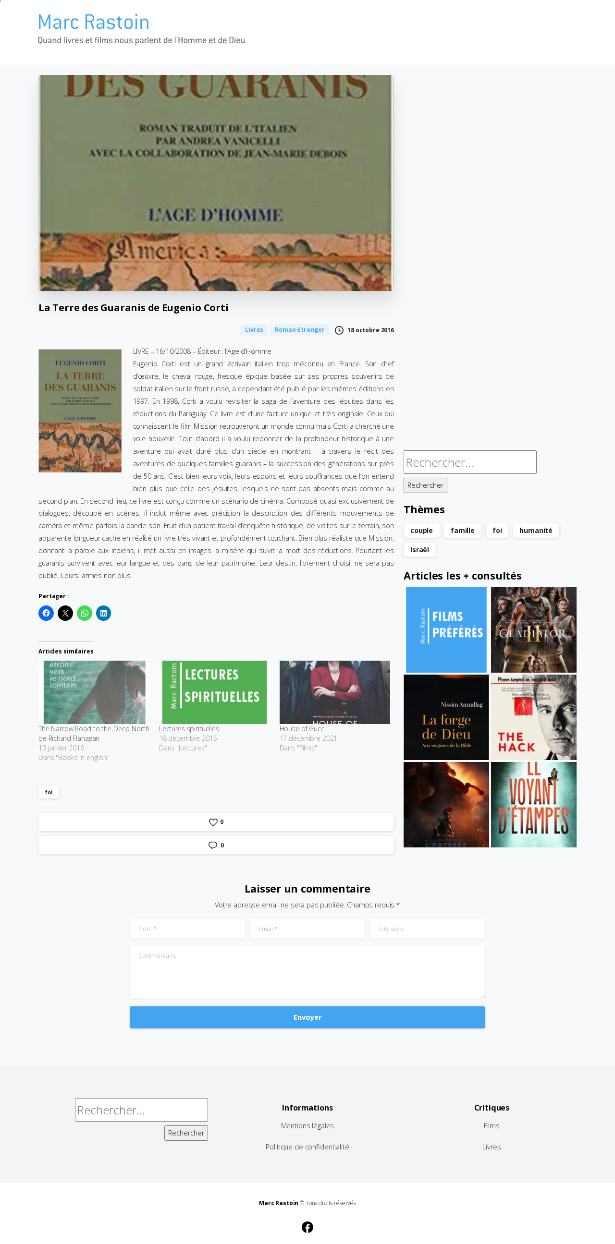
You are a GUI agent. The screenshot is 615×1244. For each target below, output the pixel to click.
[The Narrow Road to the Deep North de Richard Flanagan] (93, 692)
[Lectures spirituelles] (214, 692)
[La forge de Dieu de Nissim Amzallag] (446, 717)
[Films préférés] (446, 630)
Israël (419, 549)
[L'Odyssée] (446, 804)
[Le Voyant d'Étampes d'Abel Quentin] (534, 804)
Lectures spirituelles (189, 728)
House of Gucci (303, 728)
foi (48, 792)
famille (463, 530)
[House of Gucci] (335, 692)
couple (421, 530)
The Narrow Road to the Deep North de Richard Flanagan (93, 733)
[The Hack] (534, 717)
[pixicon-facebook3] (307, 1226)
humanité (536, 530)
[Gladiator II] (534, 630)
